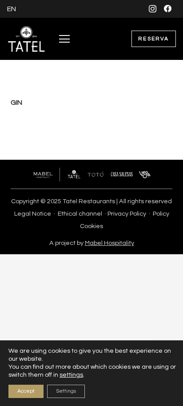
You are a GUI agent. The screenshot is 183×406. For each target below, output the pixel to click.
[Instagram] (152, 8)
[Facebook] (168, 8)
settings (71, 375)
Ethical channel (80, 213)
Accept (26, 391)
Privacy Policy (126, 213)
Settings (66, 391)
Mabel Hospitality (109, 243)
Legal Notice (32, 213)
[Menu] (64, 39)
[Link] (26, 39)
